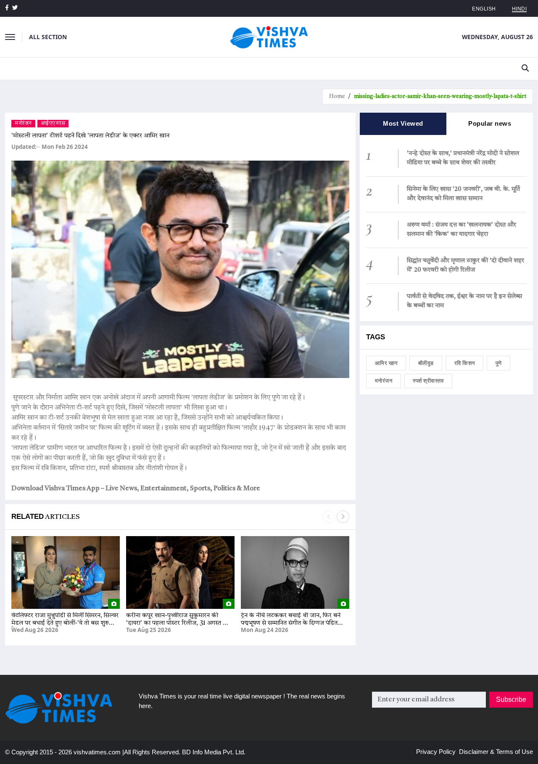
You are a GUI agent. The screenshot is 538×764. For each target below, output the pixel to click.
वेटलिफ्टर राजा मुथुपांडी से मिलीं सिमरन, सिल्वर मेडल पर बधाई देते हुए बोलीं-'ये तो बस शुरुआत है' (65, 623)
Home (337, 96)
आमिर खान (386, 363)
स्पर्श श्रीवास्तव (428, 380)
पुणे (499, 363)
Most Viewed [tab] (403, 123)
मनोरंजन (23, 123)
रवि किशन (464, 363)
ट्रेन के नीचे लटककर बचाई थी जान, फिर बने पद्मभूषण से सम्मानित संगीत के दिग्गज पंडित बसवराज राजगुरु (290, 623)
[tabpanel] (446, 228)
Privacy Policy (436, 751)
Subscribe (511, 699)
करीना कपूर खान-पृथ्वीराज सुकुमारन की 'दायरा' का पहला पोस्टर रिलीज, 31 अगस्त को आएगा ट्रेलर (177, 623)
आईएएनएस (53, 123)
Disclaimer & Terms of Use (496, 751)
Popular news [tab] (489, 123)
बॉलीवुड (426, 363)
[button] (343, 516)
